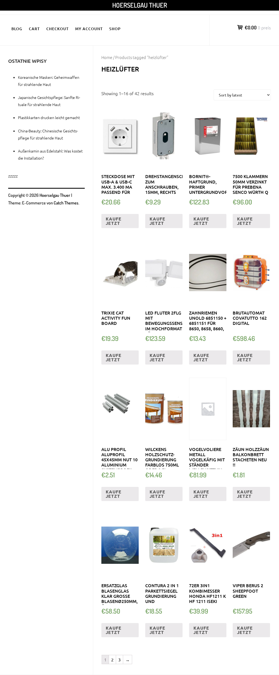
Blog (16, 28)
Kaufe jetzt (114, 221)
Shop (115, 28)
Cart (34, 28)
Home (106, 57)
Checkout (57, 28)
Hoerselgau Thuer (139, 5)
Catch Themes (66, 203)
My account (89, 28)
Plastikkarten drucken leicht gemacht (49, 117)
